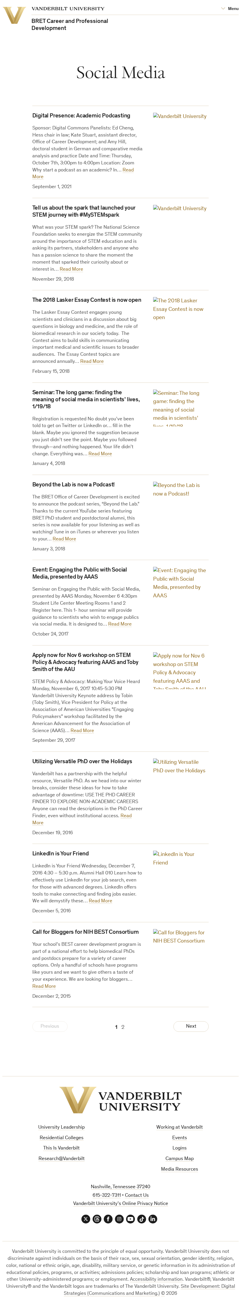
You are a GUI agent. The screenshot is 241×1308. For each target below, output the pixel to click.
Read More (71, 269)
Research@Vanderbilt (62, 1159)
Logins (180, 1148)
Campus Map (179, 1159)
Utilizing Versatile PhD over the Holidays (82, 762)
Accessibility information (156, 1279)
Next (191, 1026)
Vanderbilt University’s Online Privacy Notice (120, 1203)
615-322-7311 (107, 1195)
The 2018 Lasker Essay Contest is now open (86, 301)
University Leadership (61, 1127)
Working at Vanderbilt (179, 1127)
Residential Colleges (61, 1138)
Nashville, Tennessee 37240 (120, 1187)
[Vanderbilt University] (120, 1100)
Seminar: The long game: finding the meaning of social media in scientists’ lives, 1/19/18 (86, 400)
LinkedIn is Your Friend (60, 854)
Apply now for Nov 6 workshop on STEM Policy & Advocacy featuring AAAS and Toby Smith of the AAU (85, 663)
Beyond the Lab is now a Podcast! (73, 485)
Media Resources (179, 1169)
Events (179, 1138)
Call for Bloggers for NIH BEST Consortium (85, 933)
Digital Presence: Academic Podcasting (81, 116)
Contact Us (137, 1195)
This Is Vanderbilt (61, 1148)
